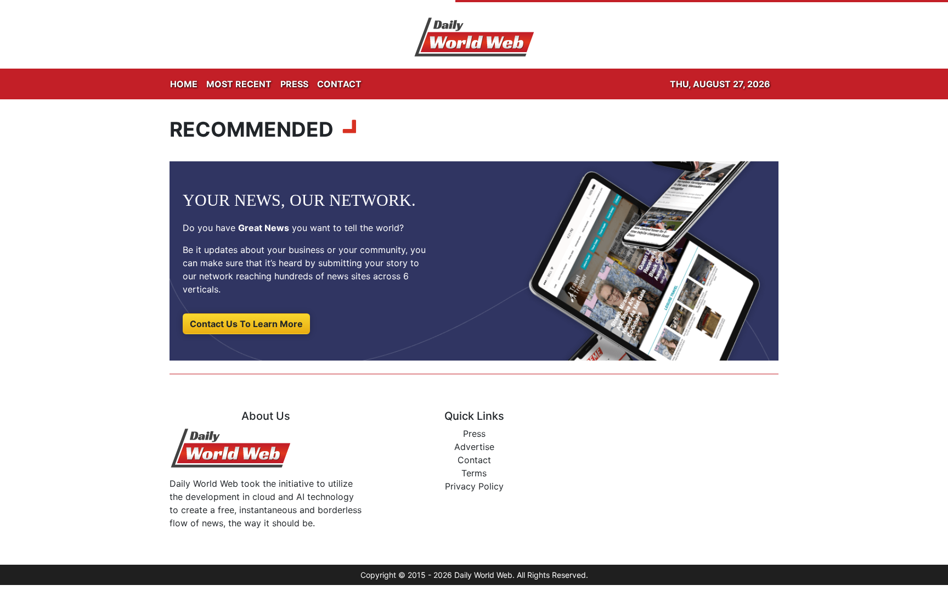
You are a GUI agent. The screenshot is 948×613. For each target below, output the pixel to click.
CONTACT (339, 83)
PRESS (294, 83)
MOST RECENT (239, 83)
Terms (474, 473)
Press (474, 433)
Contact (474, 459)
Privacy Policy (474, 486)
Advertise (474, 446)
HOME (184, 83)
